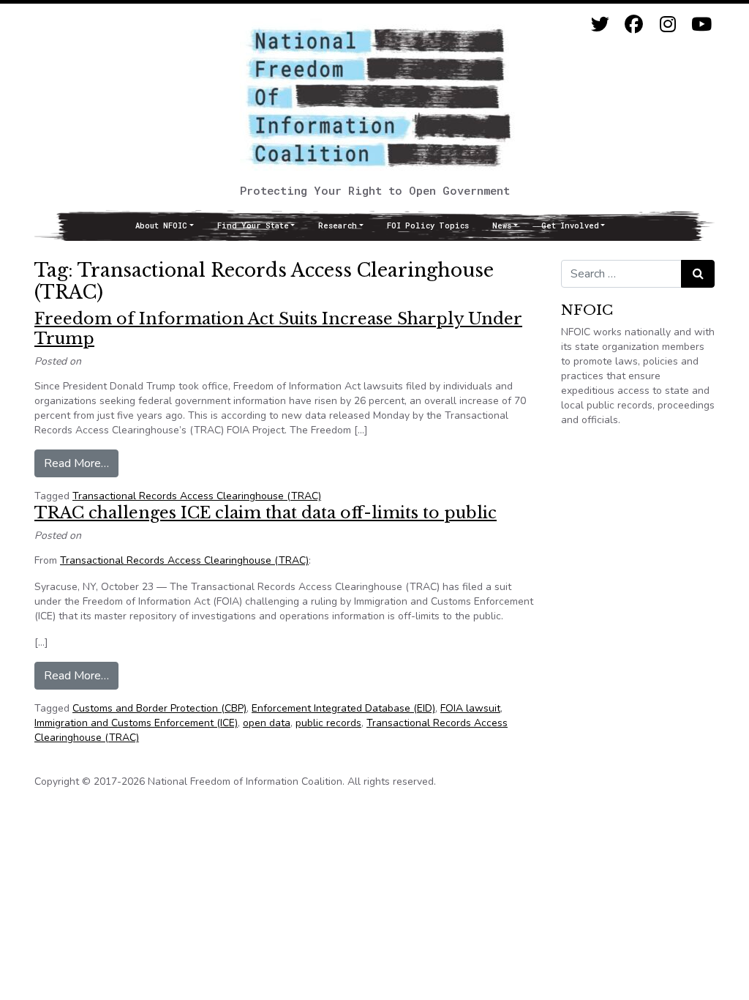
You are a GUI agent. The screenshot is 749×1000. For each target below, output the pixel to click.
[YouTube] (701, 24)
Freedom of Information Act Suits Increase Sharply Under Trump (278, 328)
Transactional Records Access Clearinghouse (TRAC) (196, 496)
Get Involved (570, 225)
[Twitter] (600, 24)
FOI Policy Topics (428, 225)
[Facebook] (633, 24)
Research (337, 225)
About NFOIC (161, 225)
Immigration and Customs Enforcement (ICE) (136, 723)
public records (328, 723)
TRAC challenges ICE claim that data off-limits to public (265, 513)
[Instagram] (667, 24)
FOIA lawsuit (470, 708)
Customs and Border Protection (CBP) (159, 708)
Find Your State (253, 225)
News (501, 225)
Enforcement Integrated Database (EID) (343, 708)
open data (266, 723)
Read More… (81, 463)
